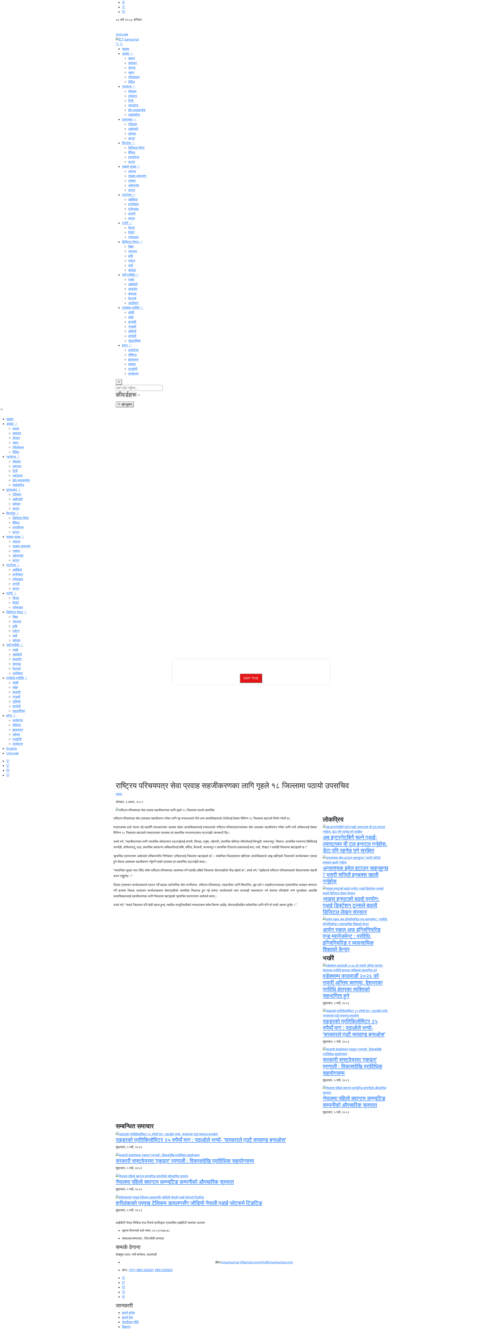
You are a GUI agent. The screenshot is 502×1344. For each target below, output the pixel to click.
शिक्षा (131, 246)
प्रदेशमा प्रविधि (131, 308)
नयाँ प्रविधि (129, 275)
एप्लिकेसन (134, 77)
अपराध (132, 171)
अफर (131, 72)
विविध (131, 82)
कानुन (131, 138)
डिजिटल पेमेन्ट (136, 147)
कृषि (130, 256)
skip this (251, 678)
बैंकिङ (131, 152)
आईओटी (133, 284)
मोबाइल (132, 91)
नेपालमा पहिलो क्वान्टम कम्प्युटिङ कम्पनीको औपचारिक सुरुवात (354, 1101)
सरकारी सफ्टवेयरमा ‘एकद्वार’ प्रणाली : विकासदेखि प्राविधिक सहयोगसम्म (352, 1066)
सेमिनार (132, 355)
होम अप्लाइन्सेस (137, 110)
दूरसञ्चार (127, 119)
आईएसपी (133, 129)
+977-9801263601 (141, 1270)
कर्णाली (132, 336)
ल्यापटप (132, 96)
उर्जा (130, 265)
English (251, 28)
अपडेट (126, 53)
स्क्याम (132, 180)
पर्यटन (131, 260)
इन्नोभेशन (133, 204)
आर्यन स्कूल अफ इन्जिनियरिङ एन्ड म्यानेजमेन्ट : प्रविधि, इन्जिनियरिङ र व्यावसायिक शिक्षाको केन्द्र (352, 939)
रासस (119, 794)
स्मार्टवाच (133, 105)
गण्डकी (132, 326)
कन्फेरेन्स (133, 350)
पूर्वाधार (132, 133)
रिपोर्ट (131, 232)
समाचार (132, 63)
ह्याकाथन (133, 359)
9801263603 (164, 1270)
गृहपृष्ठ (125, 49)
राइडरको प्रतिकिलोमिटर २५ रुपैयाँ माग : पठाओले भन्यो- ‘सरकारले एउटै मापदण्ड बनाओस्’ (354, 1027)
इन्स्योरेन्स (133, 157)
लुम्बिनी (132, 331)
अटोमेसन (133, 303)
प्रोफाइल (133, 209)
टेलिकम (132, 124)
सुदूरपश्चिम (134, 340)
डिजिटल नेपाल (130, 242)
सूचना (131, 58)
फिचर (131, 228)
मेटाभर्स (132, 298)
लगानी (131, 213)
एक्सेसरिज (134, 115)
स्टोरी (125, 223)
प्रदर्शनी (132, 369)
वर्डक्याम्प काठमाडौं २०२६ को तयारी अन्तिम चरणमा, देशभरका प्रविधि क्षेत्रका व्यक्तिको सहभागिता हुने (353, 985)
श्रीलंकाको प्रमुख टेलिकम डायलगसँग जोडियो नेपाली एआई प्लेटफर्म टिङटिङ (189, 1203)
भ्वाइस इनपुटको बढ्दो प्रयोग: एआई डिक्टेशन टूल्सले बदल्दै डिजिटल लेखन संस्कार (351, 905)
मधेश (131, 317)
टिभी (130, 100)
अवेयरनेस (133, 185)
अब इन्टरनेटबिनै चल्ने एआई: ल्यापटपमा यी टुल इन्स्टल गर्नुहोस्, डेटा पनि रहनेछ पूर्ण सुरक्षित (355, 843)
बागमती (132, 322)
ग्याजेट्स (127, 86)
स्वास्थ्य (132, 251)
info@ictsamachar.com (276, 1262)
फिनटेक (127, 143)
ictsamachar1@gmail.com (240, 1262)
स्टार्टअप (127, 195)
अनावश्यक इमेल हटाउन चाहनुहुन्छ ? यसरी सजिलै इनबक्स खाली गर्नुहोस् (355, 874)
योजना (132, 67)
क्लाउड (132, 293)
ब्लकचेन (132, 289)
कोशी (131, 312)
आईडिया (133, 199)
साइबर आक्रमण (137, 176)
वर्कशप (132, 364)
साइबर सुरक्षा (129, 166)
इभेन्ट (125, 345)
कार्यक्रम (133, 373)
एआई (131, 279)
